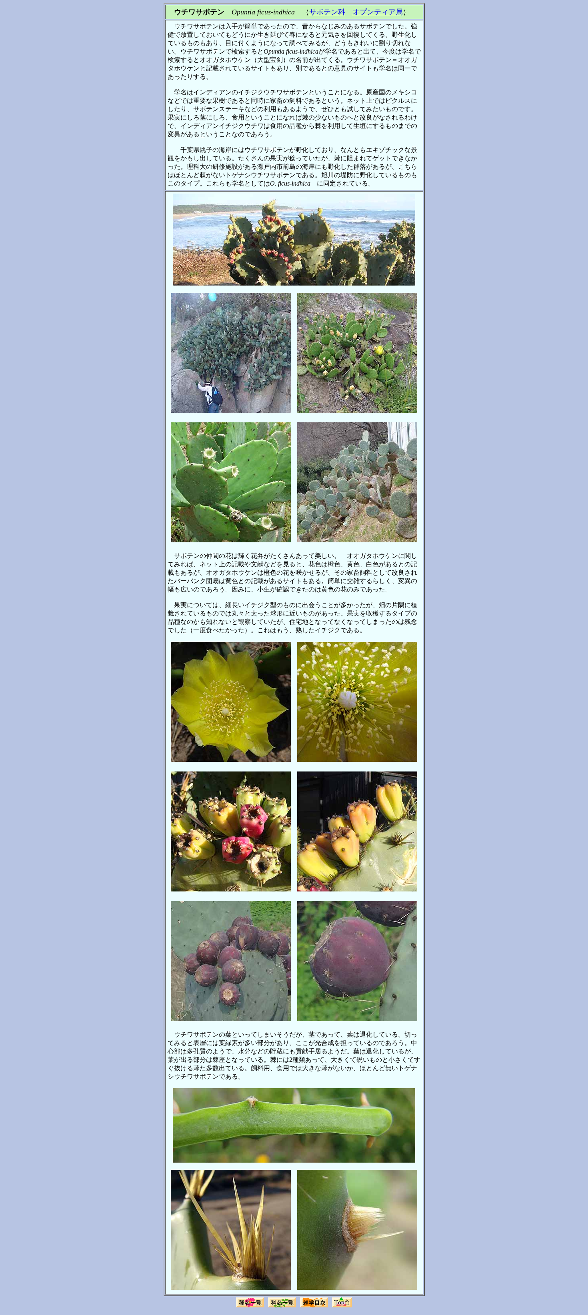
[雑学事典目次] (314, 1306)
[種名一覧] (250, 1306)
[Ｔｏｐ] (342, 1306)
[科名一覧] (282, 1306)
